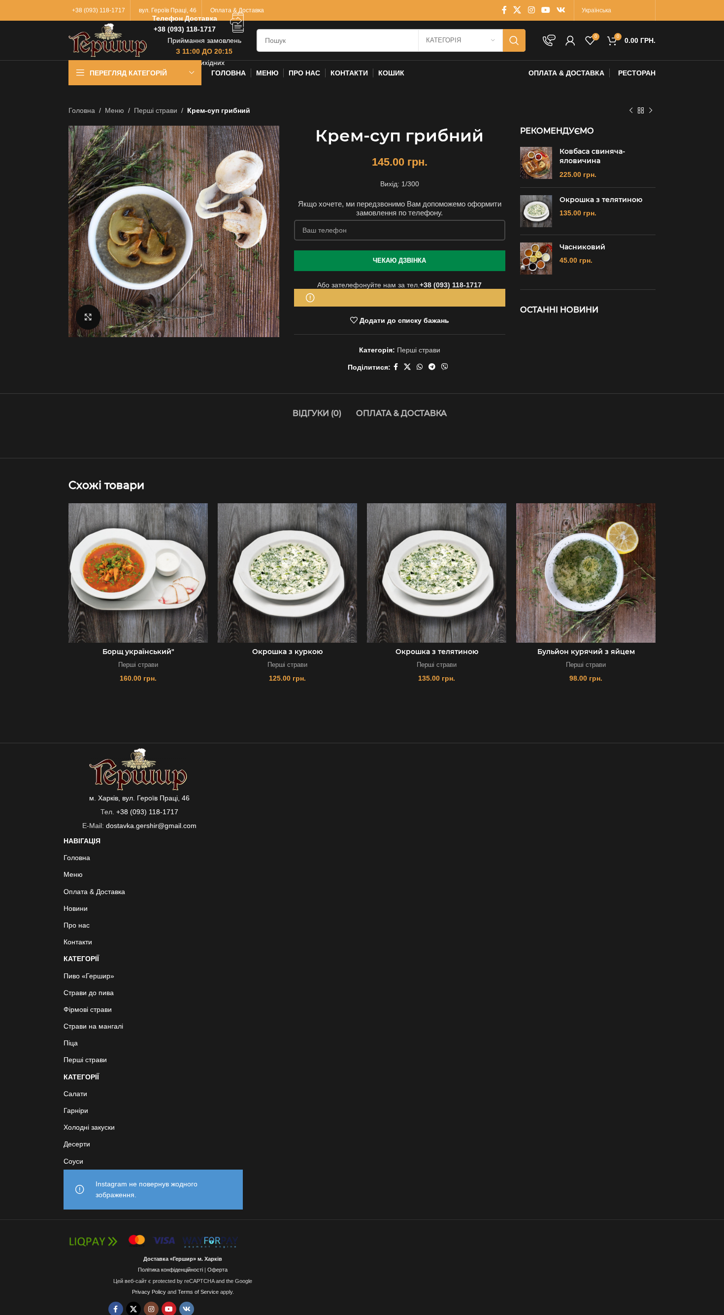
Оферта (217, 1270)
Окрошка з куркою (287, 651)
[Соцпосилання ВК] (561, 10)
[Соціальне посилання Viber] (444, 367)
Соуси (73, 1161)
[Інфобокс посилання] (199, 24)
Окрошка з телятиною (600, 199)
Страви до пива (89, 993)
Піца (71, 1043)
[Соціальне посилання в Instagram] (531, 10)
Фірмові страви (88, 1009)
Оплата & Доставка (94, 892)
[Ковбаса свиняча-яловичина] (536, 163)
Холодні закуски (89, 1127)
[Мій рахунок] (570, 40)
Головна (81, 110)
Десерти (77, 1144)
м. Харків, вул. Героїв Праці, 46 (139, 798)
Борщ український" (138, 651)
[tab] (317, 408)
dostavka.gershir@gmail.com (151, 826)
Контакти (78, 942)
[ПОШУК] (514, 40)
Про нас (77, 925)
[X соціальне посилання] (517, 10)
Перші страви (155, 110)
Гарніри (76, 1110)
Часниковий (582, 246)
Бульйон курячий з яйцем (586, 651)
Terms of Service (198, 1292)
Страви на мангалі (93, 1026)
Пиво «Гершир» (89, 976)
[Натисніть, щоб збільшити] (88, 317)
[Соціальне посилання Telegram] (432, 367)
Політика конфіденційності (170, 1270)
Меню (114, 110)
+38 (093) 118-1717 (451, 285)
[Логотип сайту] (107, 40)
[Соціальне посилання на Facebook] (504, 10)
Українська (596, 10)
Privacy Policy (149, 1292)
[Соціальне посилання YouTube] (545, 10)
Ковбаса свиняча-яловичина (592, 156)
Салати (75, 1094)
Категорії (81, 959)
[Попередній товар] (631, 110)
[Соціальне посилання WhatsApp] (420, 367)
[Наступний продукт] (651, 110)
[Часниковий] (536, 258)
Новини (76, 908)
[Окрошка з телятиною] (536, 211)
